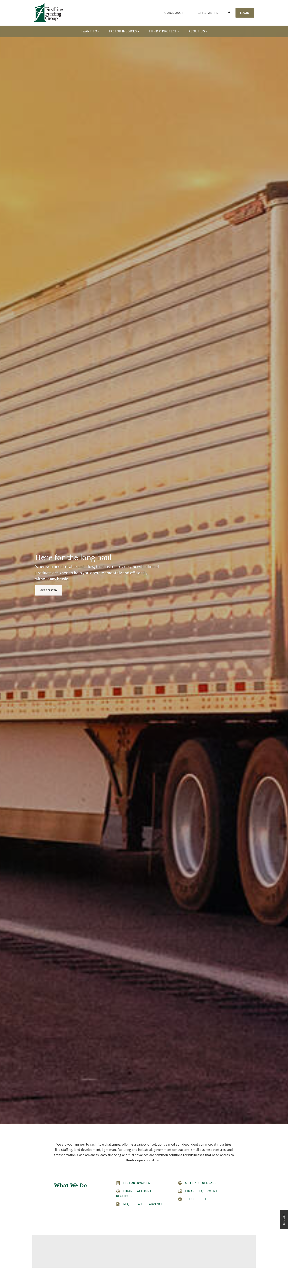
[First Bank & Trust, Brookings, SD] (48, 12)
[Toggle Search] (229, 12)
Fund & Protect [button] (163, 31)
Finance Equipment (201, 1191)
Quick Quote (178, 13)
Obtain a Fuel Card (200, 1183)
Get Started (208, 13)
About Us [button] (197, 31)
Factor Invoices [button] (123, 31)
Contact (284, 1219)
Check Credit (196, 1199)
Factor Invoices (136, 1183)
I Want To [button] (89, 31)
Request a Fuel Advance (143, 1204)
